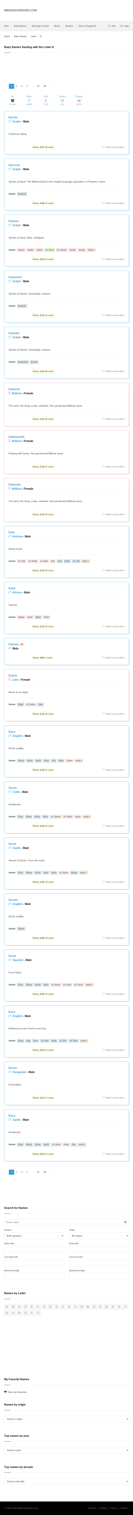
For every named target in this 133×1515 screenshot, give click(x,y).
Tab (77, 561)
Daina (39, 250)
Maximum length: (77, 1270)
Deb (23, 561)
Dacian (13, 899)
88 (45, 86)
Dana (51, 250)
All (12, 100)
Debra (32, 704)
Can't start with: (11, 1257)
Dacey (21, 760)
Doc (65, 1041)
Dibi (53, 561)
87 (38, 86)
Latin (15, 679)
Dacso (12, 1067)
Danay (82, 250)
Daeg (20, 1041)
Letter (33, 36)
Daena (21, 250)
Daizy (78, 816)
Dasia (65, 872)
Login (126, 26)
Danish (34, 362)
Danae (63, 250)
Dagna (30, 250)
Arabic (16, 121)
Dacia (30, 760)
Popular (79, 100)
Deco (35, 1041)
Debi (45, 561)
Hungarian (19, 1072)
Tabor (46, 617)
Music (57, 26)
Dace (11, 731)
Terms (113, 1508)
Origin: (72, 1230)
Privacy (103, 1508)
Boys (29, 100)
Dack (11, 1011)
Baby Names (20, 26)
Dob (60, 561)
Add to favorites (115, 147)
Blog (6, 26)
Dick (46, 1041)
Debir (30, 617)
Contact (123, 1508)
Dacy (46, 760)
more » (91, 250)
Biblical (16, 393)
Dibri (40, 704)
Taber (38, 617)
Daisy (69, 816)
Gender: (8, 1230)
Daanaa (13, 221)
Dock (75, 1041)
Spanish (17, 960)
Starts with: (9, 1243)
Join (113, 26)
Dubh (67, 561)
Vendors (69, 26)
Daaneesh (15, 277)
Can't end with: (76, 1257)
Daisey (57, 816)
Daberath (14, 484)
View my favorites (17, 1392)
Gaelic (16, 847)
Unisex (62, 100)
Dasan (21, 928)
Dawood (22, 194)
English (17, 735)
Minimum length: (12, 1270)
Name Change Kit (87, 26)
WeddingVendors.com (20, 10)
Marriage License (40, 26)
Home (7, 36)
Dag (28, 1041)
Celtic (16, 791)
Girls (45, 100)
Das (54, 760)
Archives (92, 1508)
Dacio (38, 760)
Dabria (21, 617)
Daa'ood (14, 165)
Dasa (61, 760)
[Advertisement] (66, 66)
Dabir (12, 588)
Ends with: (74, 1243)
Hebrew (17, 536)
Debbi (34, 561)
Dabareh (14, 389)
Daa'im (12, 117)
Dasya (74, 872)
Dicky (54, 1041)
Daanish (22, 306)
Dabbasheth (16, 436)
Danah (72, 250)
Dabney (13, 644)
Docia (80, 985)
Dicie (68, 985)
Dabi (11, 532)
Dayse (69, 760)
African (17, 592)
